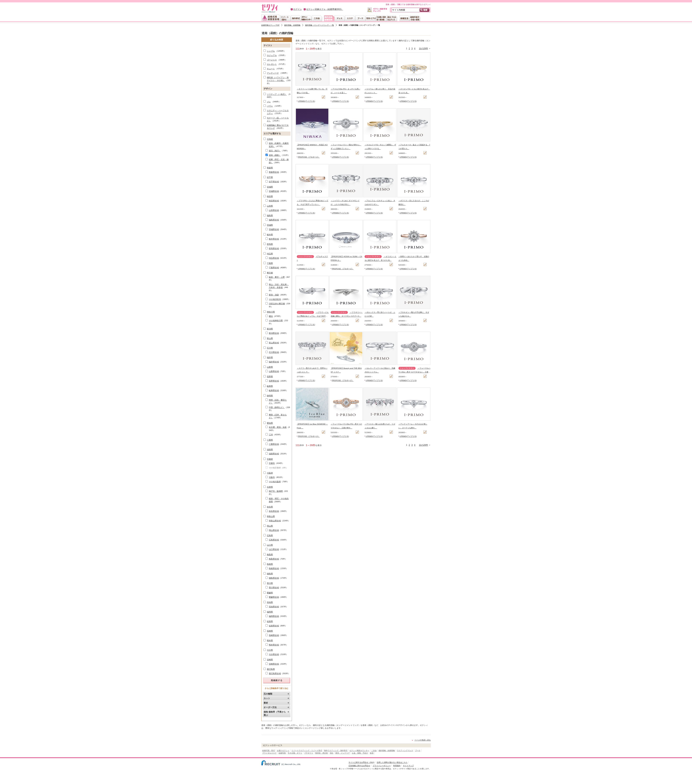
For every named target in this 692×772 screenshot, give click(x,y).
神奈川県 (271, 312)
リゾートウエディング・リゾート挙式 (306, 750)
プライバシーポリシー (382, 766)
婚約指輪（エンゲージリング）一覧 (319, 25)
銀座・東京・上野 (277, 277)
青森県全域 (274, 172)
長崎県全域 (274, 635)
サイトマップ (408, 766)
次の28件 (423, 48)
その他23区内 (275, 299)
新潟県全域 (274, 333)
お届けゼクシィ (283, 750)
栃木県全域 (274, 239)
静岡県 (270, 396)
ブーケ (417, 750)
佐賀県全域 (274, 626)
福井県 (270, 357)
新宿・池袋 (274, 295)
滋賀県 (270, 449)
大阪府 (270, 473)
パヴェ (270, 106)
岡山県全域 (274, 530)
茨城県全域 (274, 229)
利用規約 (396, 766)
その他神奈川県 (276, 320)
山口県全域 (274, 549)
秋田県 (270, 196)
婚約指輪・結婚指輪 (387, 750)
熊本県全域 (274, 645)
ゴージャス (272, 60)
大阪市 (272, 477)
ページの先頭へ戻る (422, 740)
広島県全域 (274, 540)
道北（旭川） (275, 151)
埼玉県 (270, 254)
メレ (269, 102)
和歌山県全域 (275, 521)
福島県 (270, 215)
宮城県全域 (274, 191)
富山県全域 (274, 343)
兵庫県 (270, 487)
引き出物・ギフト (295, 753)
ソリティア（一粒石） (277, 94)
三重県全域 (274, 444)
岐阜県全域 (274, 390)
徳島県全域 (274, 578)
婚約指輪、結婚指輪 (292, 25)
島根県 (270, 564)
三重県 (270, 440)
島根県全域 (274, 568)
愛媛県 (270, 593)
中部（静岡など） (277, 407)
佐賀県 (270, 621)
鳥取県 (270, 554)
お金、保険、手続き (360, 753)
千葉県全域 (274, 267)
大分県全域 (274, 654)
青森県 (270, 168)
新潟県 (270, 329)
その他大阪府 (275, 481)
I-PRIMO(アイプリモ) (306, 101)
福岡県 (270, 612)
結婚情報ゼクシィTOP (270, 25)
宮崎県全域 (274, 664)
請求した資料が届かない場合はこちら (392, 762)
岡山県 (270, 526)
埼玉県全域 (274, 258)
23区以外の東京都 (277, 303)
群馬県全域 (274, 248)
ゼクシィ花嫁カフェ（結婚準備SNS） (324, 9)
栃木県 (270, 234)
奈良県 (270, 507)
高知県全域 (274, 607)
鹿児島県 (271, 669)
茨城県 (270, 225)
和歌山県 (271, 516)
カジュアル (272, 55)
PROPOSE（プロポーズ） (309, 157)
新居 (372, 753)
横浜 (271, 316)
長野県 (270, 376)
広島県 (270, 535)
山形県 (270, 206)
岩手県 (270, 177)
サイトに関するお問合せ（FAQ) (361, 762)
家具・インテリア (342, 753)
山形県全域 (274, 210)
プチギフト (308, 753)
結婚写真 (282, 753)
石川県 (270, 348)
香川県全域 (274, 587)
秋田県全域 (274, 201)
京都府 (270, 459)
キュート (271, 69)
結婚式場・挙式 (268, 750)
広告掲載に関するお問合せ (359, 766)
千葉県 (270, 263)
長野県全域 (274, 381)
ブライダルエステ (269, 753)
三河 (271, 434)
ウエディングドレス (405, 750)
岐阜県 (270, 386)
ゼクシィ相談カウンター (359, 750)
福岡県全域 (274, 616)
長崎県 (270, 631)
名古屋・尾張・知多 (278, 427)
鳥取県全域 (274, 559)
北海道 (270, 139)
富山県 (270, 338)
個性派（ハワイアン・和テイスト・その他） (278, 79)
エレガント (272, 64)
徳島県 (270, 574)
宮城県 (270, 187)
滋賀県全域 (274, 454)
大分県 (270, 650)
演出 (331, 753)
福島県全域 (274, 220)
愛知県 (270, 423)
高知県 (270, 602)
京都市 (272, 463)
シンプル (271, 51)
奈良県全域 (274, 511)
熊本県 (270, 640)
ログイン (297, 9)
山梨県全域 (274, 371)
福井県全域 (274, 362)
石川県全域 (274, 352)
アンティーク (273, 73)
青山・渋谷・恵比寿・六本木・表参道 (279, 286)
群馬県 (270, 244)
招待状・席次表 (321, 753)
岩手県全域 (274, 182)
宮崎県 (270, 659)
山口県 (270, 545)
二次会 (374, 750)
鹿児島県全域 (275, 673)
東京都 (270, 273)
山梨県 (270, 367)
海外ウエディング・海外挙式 (335, 750)
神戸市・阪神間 (276, 491)
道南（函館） (275, 155)
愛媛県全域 (274, 597)
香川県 (270, 583)
